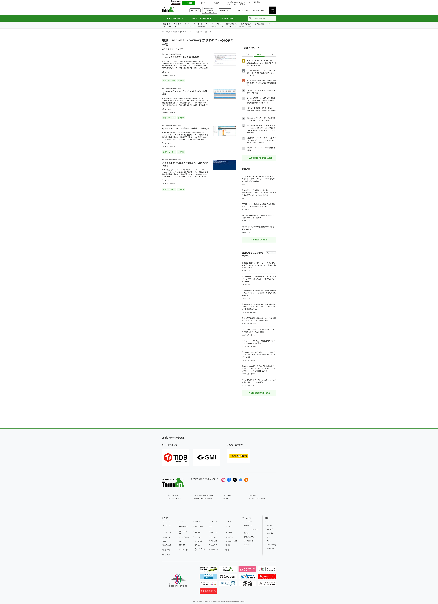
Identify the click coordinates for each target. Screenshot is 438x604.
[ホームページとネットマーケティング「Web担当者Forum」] (247, 570)
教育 (227, 550)
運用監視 (197, 545)
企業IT (203, 3)
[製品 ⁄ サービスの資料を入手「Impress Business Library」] (208, 584)
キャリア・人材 (183, 550)
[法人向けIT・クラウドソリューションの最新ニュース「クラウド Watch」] (208, 577)
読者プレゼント (224, 10)
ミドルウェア (230, 526)
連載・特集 (166, 24)
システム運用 (167, 545)
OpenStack (190, 27)
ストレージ (209, 24)
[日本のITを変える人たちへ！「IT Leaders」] (228, 577)
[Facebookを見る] (229, 480)
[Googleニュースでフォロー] (241, 480)
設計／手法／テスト (184, 532)
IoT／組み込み (246, 24)
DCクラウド (249, 2)
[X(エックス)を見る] (235, 480)
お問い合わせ (227, 495)
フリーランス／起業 (200, 550)
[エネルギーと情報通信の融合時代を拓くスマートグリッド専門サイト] (247, 577)
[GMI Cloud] (206, 457)
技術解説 (269, 525)
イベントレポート (202, 27)
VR (223, 27)
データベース (167, 532)
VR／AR (181, 541)
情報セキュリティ (249, 537)
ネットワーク (198, 24)
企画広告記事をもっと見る (260, 393)
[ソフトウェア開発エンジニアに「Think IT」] (228, 570)
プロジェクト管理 (231, 541)
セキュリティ (214, 545)
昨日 (247, 54)
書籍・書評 (270, 529)
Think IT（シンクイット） (173, 9)
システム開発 (259, 24)
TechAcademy (271, 545)
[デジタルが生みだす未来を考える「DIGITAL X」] (228, 584)
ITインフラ (177, 24)
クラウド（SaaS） (184, 537)
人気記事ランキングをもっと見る (260, 158)
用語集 (175, 32)
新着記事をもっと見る (261, 240)
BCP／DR (182, 545)
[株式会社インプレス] (178, 580)
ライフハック (214, 550)
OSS (164, 541)
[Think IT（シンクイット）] (173, 485)
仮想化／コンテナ (232, 24)
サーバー (187, 24)
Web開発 (229, 532)
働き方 (228, 545)
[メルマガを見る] (223, 480)
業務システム (248, 525)
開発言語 (197, 532)
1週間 (259, 54)
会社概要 (225, 499)
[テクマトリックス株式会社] (238, 456)
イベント (269, 537)
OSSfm (250, 27)
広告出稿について (258, 10)
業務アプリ (166, 537)
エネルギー (230, 4)
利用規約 (253, 495)
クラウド (219, 24)
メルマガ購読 (195, 10)
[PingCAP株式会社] (175, 457)
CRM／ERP (229, 537)
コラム (268, 541)
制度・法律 (166, 555)
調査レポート (248, 533)
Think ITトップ (166, 32)
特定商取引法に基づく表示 (203, 499)
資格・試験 (166, 550)
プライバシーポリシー (174, 499)
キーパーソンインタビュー (252, 529)
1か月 (271, 54)
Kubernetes (179, 27)
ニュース (269, 521)
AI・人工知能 (167, 27)
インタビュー (214, 27)
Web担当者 (230, 2)
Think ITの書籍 (239, 27)
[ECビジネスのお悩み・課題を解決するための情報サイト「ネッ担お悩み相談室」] (208, 591)
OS (268, 24)
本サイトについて (173, 495)
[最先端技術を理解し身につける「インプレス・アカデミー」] (267, 584)
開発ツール (213, 532)
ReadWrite (270, 548)
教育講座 (242, 4)
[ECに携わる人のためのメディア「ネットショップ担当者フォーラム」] (267, 577)
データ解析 (198, 537)
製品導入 (216, 3)
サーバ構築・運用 (249, 541)
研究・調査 (257, 2)
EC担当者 (237, 2)
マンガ (229, 27)
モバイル (213, 537)
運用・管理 (213, 541)
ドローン (236, 4)
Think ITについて (243, 10)
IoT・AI (243, 2)
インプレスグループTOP (257, 499)
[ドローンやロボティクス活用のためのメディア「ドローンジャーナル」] (247, 584)
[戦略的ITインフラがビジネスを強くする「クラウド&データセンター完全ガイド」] (208, 570)
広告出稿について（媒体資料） (204, 495)
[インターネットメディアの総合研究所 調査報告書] (267, 570)
